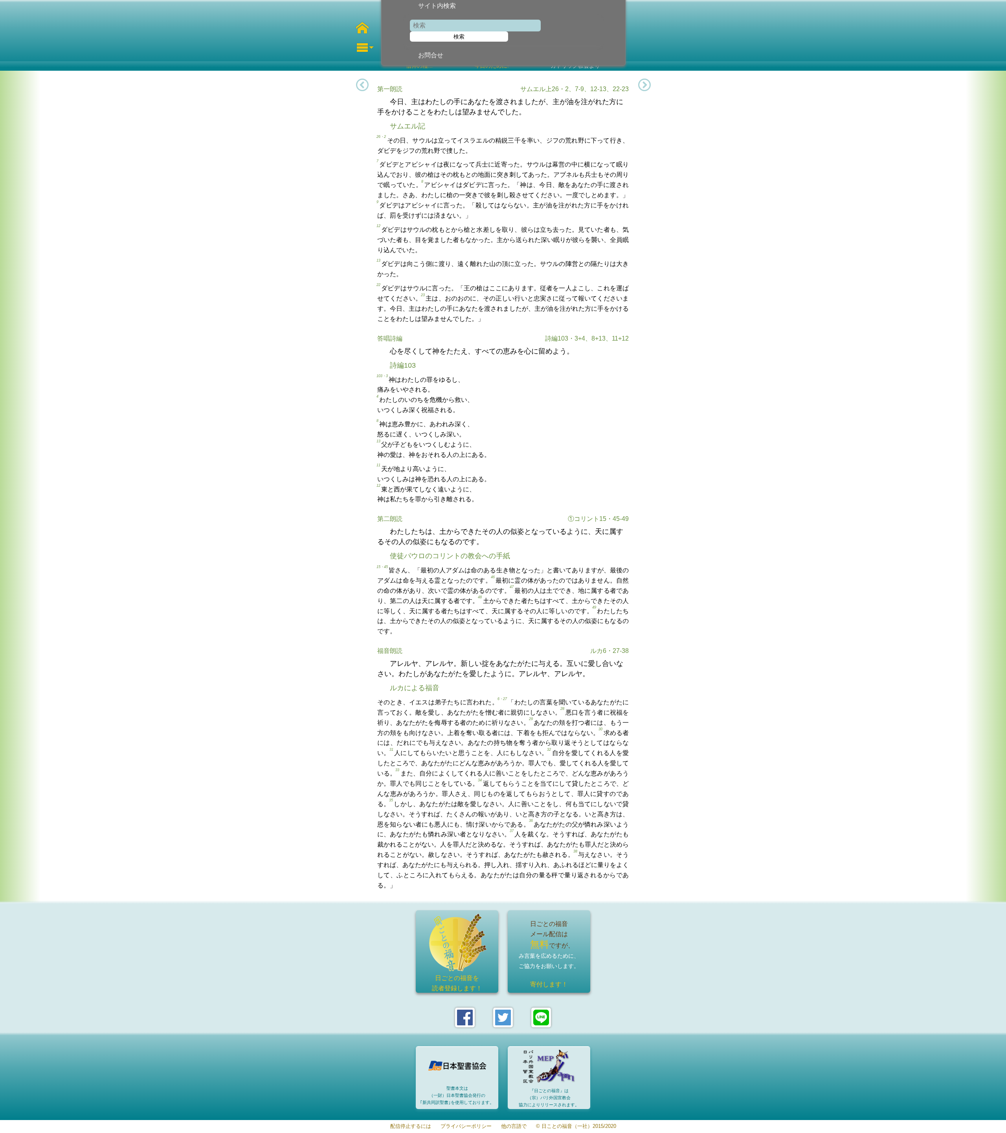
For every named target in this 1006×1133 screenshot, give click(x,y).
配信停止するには (410, 1126)
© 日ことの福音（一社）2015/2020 (576, 1126)
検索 (458, 36)
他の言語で (514, 1126)
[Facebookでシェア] (465, 1017)
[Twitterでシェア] (503, 1017)
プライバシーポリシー (466, 1126)
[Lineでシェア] (541, 1017)
